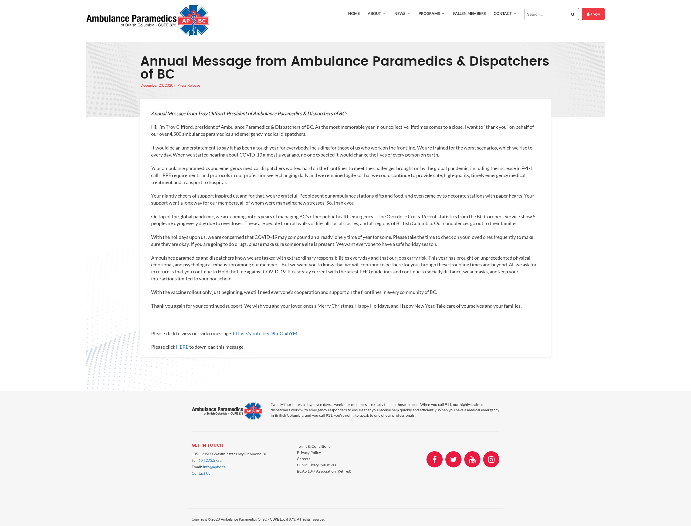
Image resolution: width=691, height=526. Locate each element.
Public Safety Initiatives (316, 465)
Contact (503, 13)
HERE (182, 347)
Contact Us (201, 473)
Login (595, 14)
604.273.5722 (210, 460)
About (374, 13)
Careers (303, 458)
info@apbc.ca (214, 466)
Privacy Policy (309, 452)
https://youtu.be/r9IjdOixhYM (265, 333)
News (399, 13)
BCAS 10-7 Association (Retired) (324, 471)
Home (354, 13)
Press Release (188, 85)
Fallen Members (469, 13)
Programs (429, 13)
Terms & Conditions (313, 446)
